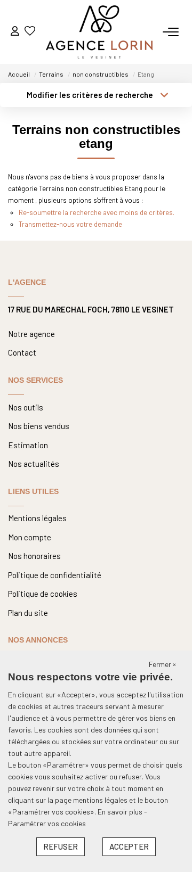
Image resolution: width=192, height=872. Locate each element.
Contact (22, 352)
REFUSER (60, 846)
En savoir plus (121, 811)
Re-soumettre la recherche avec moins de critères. (96, 212)
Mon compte (29, 537)
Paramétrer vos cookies (47, 823)
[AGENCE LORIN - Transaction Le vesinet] (99, 32)
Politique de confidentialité (54, 575)
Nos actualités (33, 463)
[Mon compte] (15, 31)
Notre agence (31, 334)
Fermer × (162, 664)
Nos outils (25, 407)
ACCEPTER (129, 846)
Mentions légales (37, 518)
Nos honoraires (34, 556)
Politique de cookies (42, 593)
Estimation (28, 445)
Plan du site (28, 613)
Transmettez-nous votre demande (70, 224)
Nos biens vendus (38, 426)
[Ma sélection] (30, 31)
